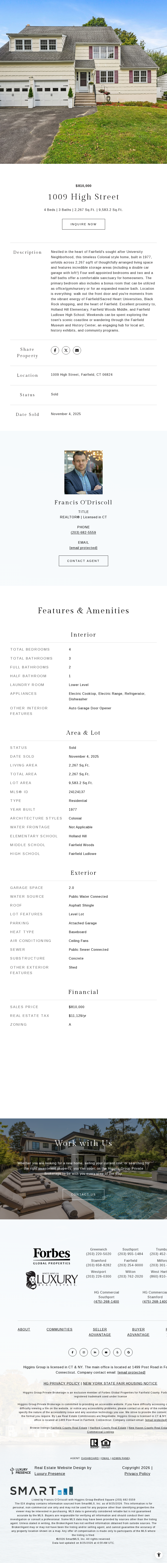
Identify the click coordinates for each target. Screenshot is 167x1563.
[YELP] (117, 1352)
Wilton (130, 1271)
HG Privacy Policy (62, 1383)
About (24, 1329)
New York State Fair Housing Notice (120, 1383)
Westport (98, 1271)
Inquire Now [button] (83, 224)
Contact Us (83, 1194)
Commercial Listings (100, 1432)
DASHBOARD (90, 1458)
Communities (60, 1329)
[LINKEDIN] (95, 1352)
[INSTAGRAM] (84, 1352)
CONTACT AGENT (83, 560)
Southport (130, 1249)
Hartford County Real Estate (108, 1427)
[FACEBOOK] (72, 1352)
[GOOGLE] (128, 1352)
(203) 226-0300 (98, 1276)
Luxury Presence (50, 1474)
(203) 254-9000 (130, 1265)
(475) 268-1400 (106, 1301)
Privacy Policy (137, 1474)
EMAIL (105, 1458)
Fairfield (130, 1260)
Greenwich (98, 1249)
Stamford (98, 1260)
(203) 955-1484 (130, 1254)
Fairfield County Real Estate (69, 1427)
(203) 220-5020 (98, 1254)
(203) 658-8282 (98, 1265)
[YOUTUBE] (106, 1352)
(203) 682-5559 (83, 532)
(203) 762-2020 (130, 1276)
